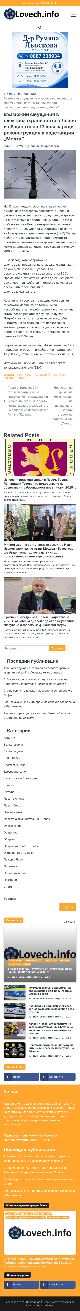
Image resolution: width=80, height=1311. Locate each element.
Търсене (10, 899)
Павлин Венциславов (43, 146)
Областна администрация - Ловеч (25, 1218)
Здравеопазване (15, 771)
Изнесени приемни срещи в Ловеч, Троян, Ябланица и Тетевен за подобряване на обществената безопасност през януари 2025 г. (40, 483)
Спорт (8, 886)
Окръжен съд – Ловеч (19, 853)
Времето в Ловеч (15, 765)
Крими (8, 785)
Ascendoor (67, 1302)
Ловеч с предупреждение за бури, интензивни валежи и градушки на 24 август (51, 1048)
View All (68, 922)
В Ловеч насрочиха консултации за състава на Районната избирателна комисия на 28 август (39, 1260)
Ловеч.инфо (33, 1302)
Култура (9, 792)
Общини (9, 839)
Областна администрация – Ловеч (27, 819)
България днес (14, 751)
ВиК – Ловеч (12, 758)
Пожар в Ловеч (14, 859)
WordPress (47, 1305)
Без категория (13, 744)
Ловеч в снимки (14, 798)
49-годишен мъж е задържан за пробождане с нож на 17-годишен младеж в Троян (50, 990)
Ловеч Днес (24, 375)
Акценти (9, 375)
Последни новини (15, 378)
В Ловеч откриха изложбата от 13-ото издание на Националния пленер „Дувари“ (39, 970)
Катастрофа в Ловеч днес (21, 778)
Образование (13, 826)
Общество (59, 375)
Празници (10, 880)
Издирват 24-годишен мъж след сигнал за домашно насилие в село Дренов (51, 1009)
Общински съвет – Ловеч (21, 846)
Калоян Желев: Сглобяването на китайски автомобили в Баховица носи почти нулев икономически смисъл (50, 1028)
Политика (10, 866)
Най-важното (42, 375)
